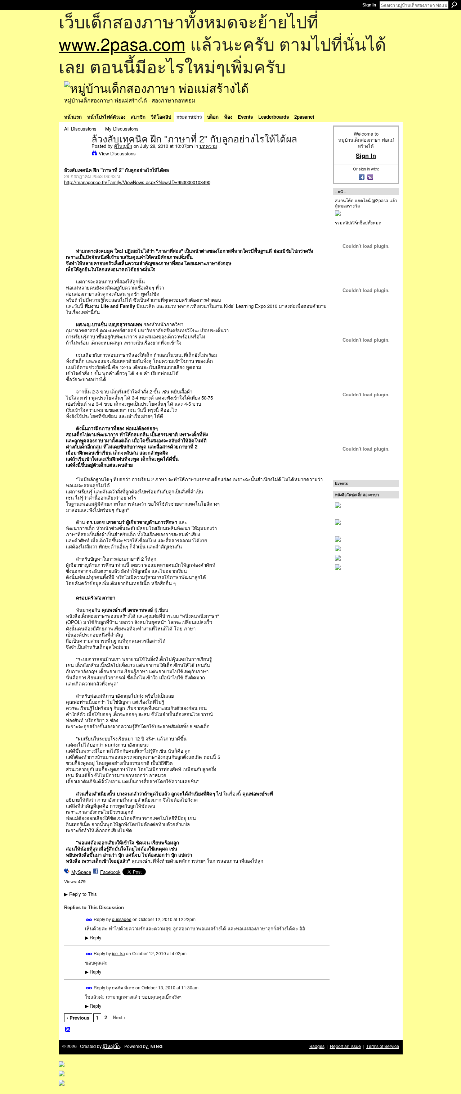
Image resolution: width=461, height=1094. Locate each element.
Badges (317, 1046)
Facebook (110, 872)
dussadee (121, 919)
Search (454, 4)
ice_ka (118, 953)
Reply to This (80, 893)
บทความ (208, 145)
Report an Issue (345, 1046)
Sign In (369, 5)
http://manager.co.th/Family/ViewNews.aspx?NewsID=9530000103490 (137, 182)
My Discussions (122, 128)
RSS (68, 1029)
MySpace (81, 872)
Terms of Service (382, 1046)
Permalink (89, 919)
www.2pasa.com (122, 43)
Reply (93, 937)
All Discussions (80, 128)
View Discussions (117, 153)
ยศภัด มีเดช (123, 987)
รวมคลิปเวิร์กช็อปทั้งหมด (358, 222)
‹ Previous (78, 1017)
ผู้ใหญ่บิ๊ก (123, 145)
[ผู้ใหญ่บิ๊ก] (75, 154)
